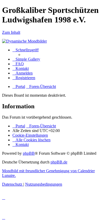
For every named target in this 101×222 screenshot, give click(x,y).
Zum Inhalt (11, 32)
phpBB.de (59, 162)
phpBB (29, 153)
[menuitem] (26, 59)
